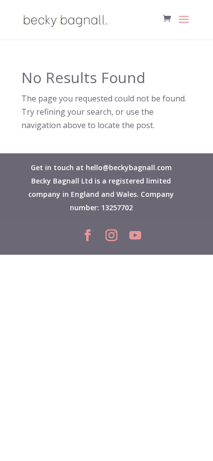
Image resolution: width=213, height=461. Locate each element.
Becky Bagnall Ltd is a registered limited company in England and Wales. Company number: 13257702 (101, 194)
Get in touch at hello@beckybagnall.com (101, 167)
